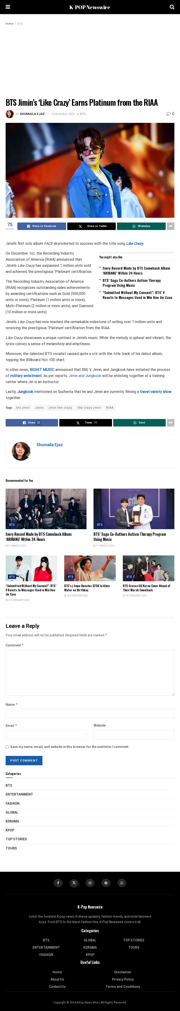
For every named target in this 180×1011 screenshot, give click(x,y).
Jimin (39, 408)
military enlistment (26, 375)
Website (100, 725)
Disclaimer (122, 972)
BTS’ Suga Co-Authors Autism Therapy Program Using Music (132, 283)
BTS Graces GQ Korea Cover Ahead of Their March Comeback (146, 587)
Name (12, 704)
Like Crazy (134, 243)
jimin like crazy (60, 408)
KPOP (10, 830)
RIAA (109, 408)
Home (9, 24)
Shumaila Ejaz (32, 114)
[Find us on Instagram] (90, 883)
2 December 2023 (63, 114)
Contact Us (57, 986)
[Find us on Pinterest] (105, 883)
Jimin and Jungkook (85, 375)
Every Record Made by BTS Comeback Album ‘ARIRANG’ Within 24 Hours (136, 270)
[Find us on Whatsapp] (121, 883)
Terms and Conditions (122, 986)
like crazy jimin (89, 408)
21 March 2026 (17, 545)
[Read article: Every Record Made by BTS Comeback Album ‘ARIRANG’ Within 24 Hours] (46, 509)
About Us (57, 979)
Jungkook (25, 391)
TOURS (11, 848)
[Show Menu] (8, 7)
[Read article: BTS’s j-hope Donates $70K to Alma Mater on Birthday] (90, 568)
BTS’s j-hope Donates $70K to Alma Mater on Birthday (86, 587)
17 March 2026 (105, 545)
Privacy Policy (123, 979)
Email (11, 725)
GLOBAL (12, 812)
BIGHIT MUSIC (42, 369)
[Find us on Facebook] (58, 883)
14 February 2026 (135, 595)
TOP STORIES (16, 839)
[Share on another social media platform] (170, 226)
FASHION (12, 803)
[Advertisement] (90, 61)
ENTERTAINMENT (19, 794)
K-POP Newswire (89, 7)
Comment (15, 645)
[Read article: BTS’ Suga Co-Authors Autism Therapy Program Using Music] (134, 509)
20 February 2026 (18, 600)
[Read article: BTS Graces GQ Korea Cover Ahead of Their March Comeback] (148, 568)
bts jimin (23, 408)
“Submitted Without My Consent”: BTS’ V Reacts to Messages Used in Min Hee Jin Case (137, 295)
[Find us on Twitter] (74, 883)
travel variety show (156, 391)
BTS (19, 24)
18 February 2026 (77, 595)
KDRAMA (12, 821)
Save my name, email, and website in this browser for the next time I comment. (69, 746)
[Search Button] (172, 7)
